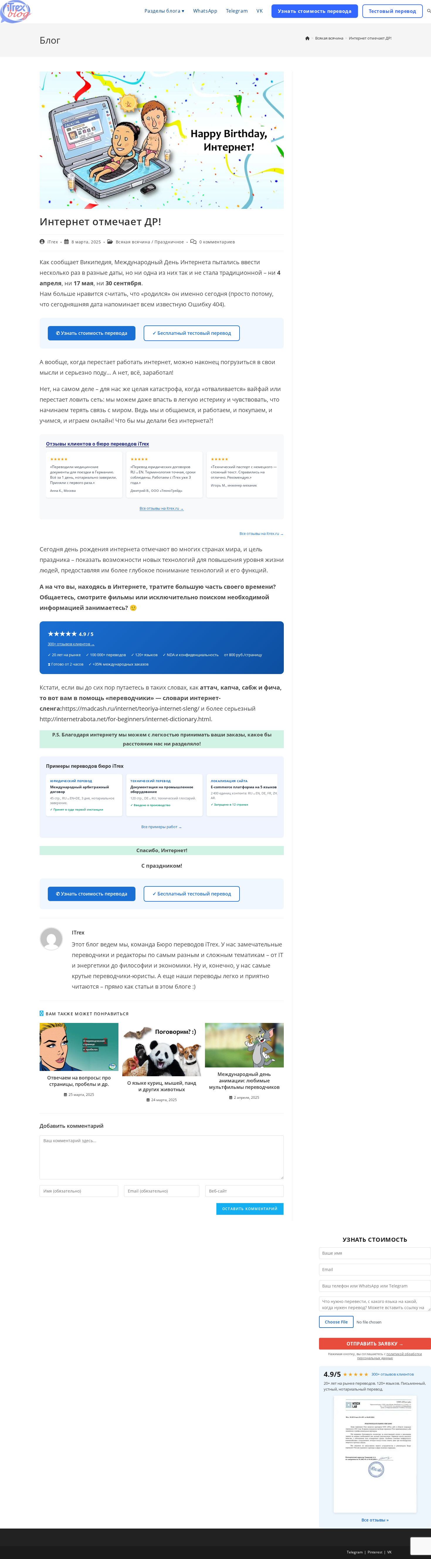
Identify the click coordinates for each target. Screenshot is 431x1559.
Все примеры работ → (161, 826)
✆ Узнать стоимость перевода (91, 333)
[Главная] (307, 38)
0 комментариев (217, 242)
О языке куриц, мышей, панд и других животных (161, 1086)
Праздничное (169, 242)
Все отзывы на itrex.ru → (162, 508)
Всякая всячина (133, 242)
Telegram (355, 1552)
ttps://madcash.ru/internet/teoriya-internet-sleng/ (133, 708)
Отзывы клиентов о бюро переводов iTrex (97, 444)
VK (389, 1552)
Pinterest (375, 1552)
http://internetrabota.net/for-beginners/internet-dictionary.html (125, 719)
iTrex (52, 242)
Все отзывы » (375, 1520)
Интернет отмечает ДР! (370, 38)
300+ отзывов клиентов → (71, 644)
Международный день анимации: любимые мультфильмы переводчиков (244, 1081)
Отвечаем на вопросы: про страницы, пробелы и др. (79, 1080)
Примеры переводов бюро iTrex (84, 766)
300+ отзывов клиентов (392, 1374)
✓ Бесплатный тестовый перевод (191, 333)
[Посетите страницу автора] (51, 938)
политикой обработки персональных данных (389, 1356)
